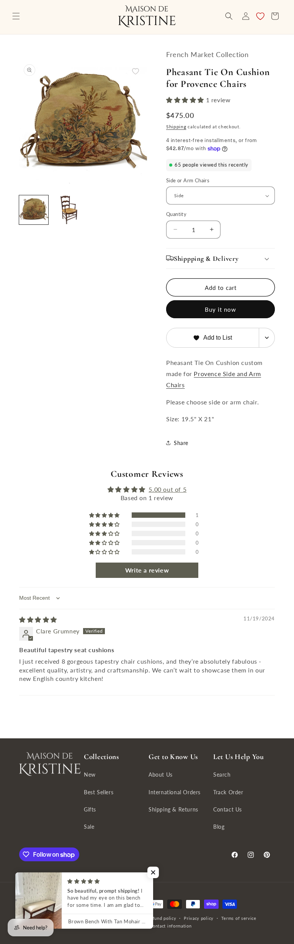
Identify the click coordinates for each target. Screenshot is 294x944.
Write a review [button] (147, 570)
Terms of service (238, 918)
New (90, 774)
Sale (89, 826)
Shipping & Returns (173, 809)
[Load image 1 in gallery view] (33, 209)
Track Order (228, 792)
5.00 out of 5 (167, 489)
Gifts (90, 809)
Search (222, 774)
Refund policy (161, 918)
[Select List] (267, 338)
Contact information (170, 925)
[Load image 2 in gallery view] (66, 209)
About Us (161, 774)
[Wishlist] (260, 16)
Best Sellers (98, 792)
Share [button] (181, 443)
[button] (16, 16)
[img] (38, 619)
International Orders (175, 792)
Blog (218, 826)
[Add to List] (135, 71)
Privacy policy (199, 918)
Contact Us (227, 809)
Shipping (176, 126)
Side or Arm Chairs (187, 180)
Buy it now (220, 309)
